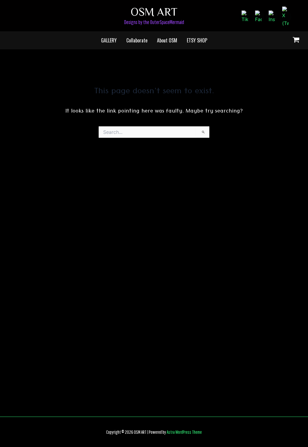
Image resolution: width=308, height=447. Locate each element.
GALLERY (109, 40)
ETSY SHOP (197, 40)
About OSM (167, 40)
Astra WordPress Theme (184, 432)
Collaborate (136, 40)
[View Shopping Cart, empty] (296, 41)
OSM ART (154, 11)
